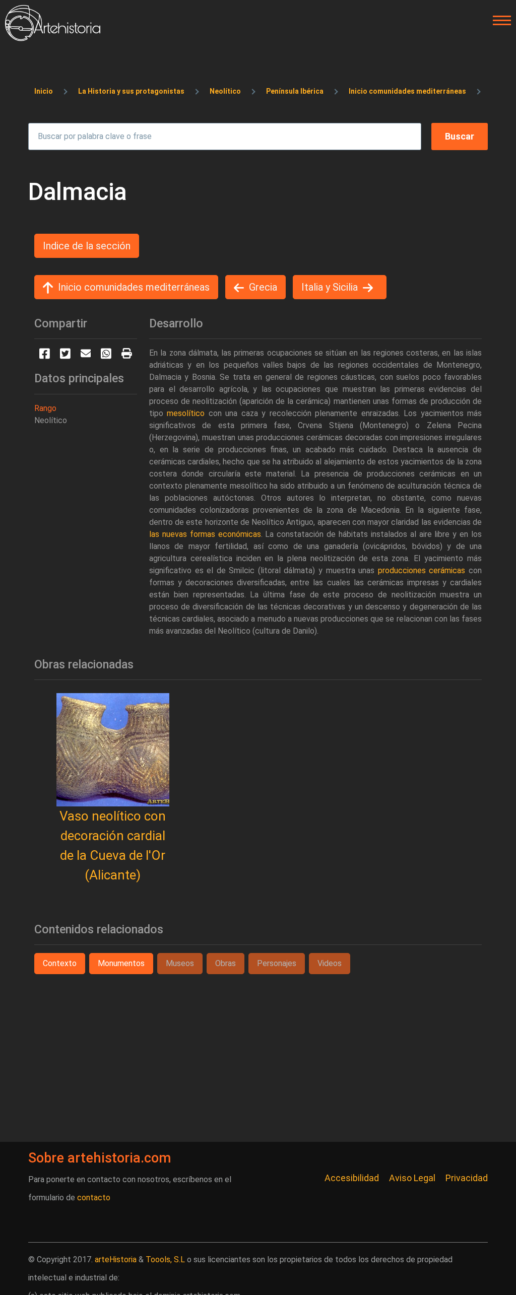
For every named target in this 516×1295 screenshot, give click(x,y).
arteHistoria (116, 1259)
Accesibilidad (352, 1178)
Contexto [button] (60, 963)
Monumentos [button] (121, 963)
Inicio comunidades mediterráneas (407, 91)
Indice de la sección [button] (87, 246)
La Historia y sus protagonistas (131, 91)
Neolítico (225, 91)
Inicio (43, 91)
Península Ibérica (295, 91)
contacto (93, 1197)
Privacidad (466, 1178)
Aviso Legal (412, 1178)
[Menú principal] (499, 21)
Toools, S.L (165, 1259)
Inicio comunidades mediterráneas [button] (134, 287)
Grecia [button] (263, 287)
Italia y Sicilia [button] (329, 287)
